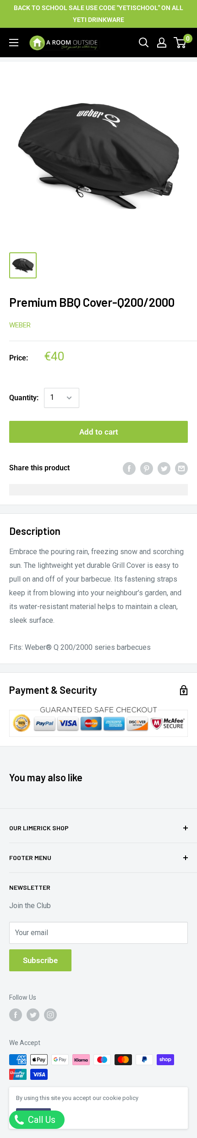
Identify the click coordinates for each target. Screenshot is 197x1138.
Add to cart (98, 431)
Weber (20, 325)
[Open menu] (13, 42)
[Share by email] (181, 468)
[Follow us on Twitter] (33, 1014)
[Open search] (144, 43)
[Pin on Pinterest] (146, 468)
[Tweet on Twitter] (164, 468)
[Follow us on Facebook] (15, 1014)
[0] (180, 42)
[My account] (161, 43)
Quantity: (23, 397)
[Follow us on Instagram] (50, 1014)
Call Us (40, 1119)
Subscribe (40, 960)
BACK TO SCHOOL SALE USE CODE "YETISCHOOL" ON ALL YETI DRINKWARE (98, 13)
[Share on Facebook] (129, 468)
